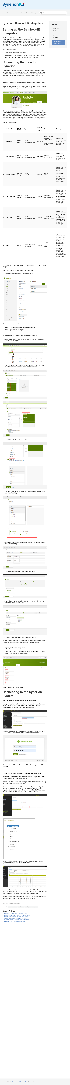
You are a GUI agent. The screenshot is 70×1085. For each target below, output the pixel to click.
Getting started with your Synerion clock (15, 918)
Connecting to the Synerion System (57, 42)
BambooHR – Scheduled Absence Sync (15, 913)
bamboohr (20, 907)
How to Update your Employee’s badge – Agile (17, 915)
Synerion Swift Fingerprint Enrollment (14, 921)
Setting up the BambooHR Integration (56, 30)
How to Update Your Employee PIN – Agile (16, 916)
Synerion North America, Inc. (19, 1081)
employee (27, 907)
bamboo (14, 907)
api (9, 907)
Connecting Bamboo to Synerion (58, 36)
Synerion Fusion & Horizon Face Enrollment (16, 919)
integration (34, 907)
